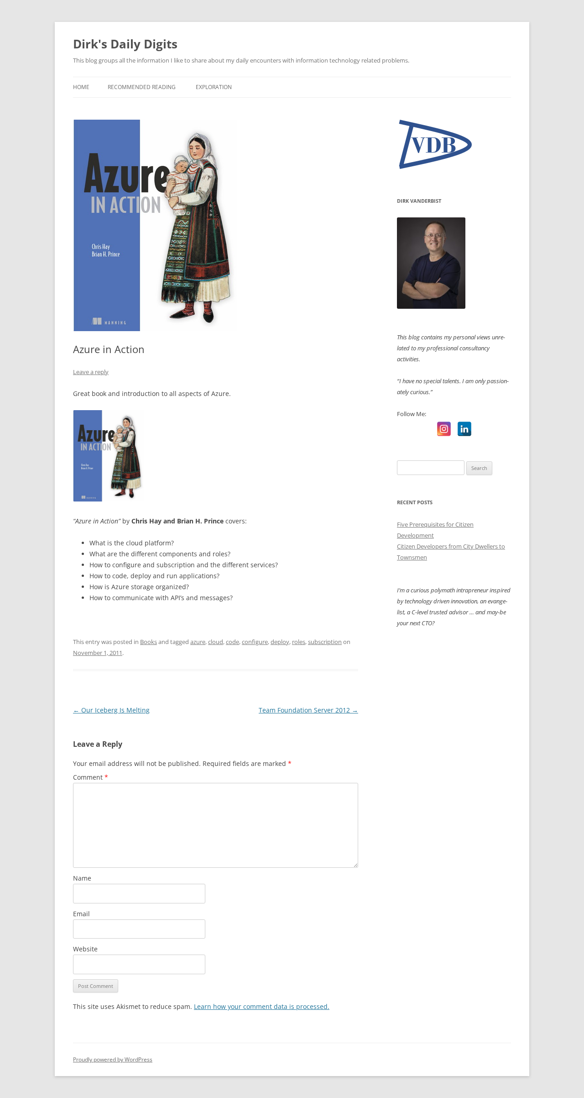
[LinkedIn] (464, 429)
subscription (325, 642)
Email (81, 913)
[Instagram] (444, 429)
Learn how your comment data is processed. (261, 1006)
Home (81, 87)
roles (298, 642)
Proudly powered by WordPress (112, 1059)
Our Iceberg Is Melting (111, 710)
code (232, 642)
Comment (90, 777)
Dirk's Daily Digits (125, 44)
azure (197, 642)
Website (85, 949)
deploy (280, 642)
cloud (215, 642)
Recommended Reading (142, 87)
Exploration (214, 87)
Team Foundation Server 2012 (308, 710)
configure (255, 642)
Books (148, 642)
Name (82, 878)
